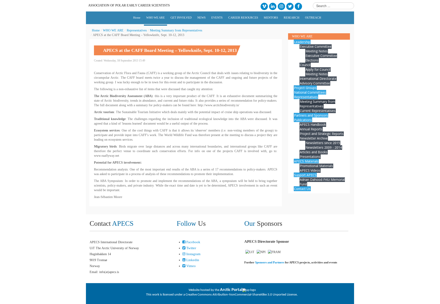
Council (305, 65)
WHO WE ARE (113, 30)
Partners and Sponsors (311, 115)
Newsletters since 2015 (322, 143)
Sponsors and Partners (269, 262)
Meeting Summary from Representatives (176, 30)
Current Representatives (318, 111)
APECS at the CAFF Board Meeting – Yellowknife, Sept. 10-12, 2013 (170, 50)
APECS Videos (310, 170)
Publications (303, 120)
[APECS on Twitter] (290, 6)
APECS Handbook (313, 124)
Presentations (310, 156)
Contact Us (302, 189)
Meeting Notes (316, 51)
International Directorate (318, 78)
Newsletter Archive (314, 138)
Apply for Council (317, 69)
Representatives (137, 30)
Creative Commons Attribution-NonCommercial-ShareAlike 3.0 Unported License (241, 294)
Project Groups (305, 88)
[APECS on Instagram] (281, 6)
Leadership (302, 42)
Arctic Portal (231, 290)
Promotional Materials (316, 166)
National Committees (310, 92)
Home (96, 30)
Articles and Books (313, 152)
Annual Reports (311, 129)
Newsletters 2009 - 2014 (323, 147)
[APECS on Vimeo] (264, 6)
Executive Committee (315, 46)
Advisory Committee (315, 83)
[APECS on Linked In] (273, 6)
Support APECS (305, 175)
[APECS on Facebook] (298, 6)
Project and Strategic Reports (322, 133)
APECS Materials (306, 161)
